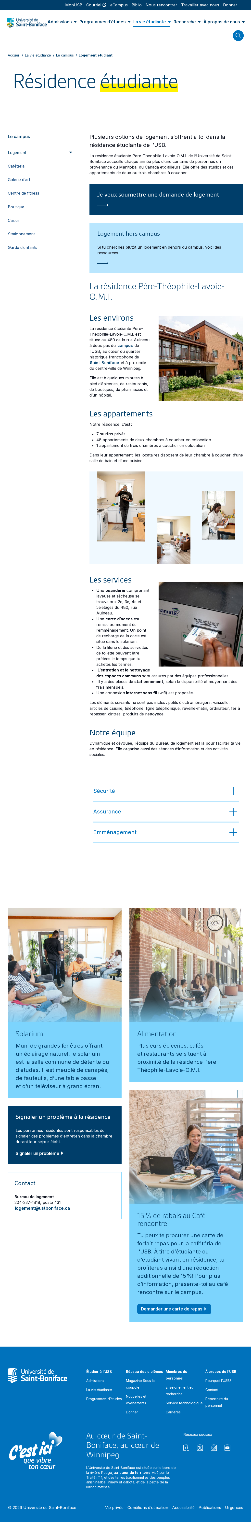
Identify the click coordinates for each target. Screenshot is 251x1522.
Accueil (14, 55)
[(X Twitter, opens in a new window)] (200, 1448)
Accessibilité (183, 1507)
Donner (132, 1412)
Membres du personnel (176, 1374)
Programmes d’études (104, 1399)
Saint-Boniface (104, 362)
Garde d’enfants (22, 247)
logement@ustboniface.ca (42, 1208)
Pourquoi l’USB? (218, 1381)
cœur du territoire (135, 1472)
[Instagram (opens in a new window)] (214, 1448)
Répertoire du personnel (216, 1402)
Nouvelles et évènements (136, 1399)
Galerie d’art (19, 179)
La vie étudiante (38, 55)
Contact (211, 1390)
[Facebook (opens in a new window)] (186, 1448)
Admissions (95, 1381)
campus (125, 345)
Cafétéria (16, 166)
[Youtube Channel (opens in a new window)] (227, 1448)
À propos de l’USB (220, 1371)
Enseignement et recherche (179, 1390)
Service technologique (184, 1403)
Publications (210, 1507)
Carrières (173, 1412)
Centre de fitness (23, 193)
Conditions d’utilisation (147, 1507)
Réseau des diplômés (144, 1371)
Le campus (65, 55)
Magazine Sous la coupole (140, 1384)
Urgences (234, 1507)
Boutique (16, 206)
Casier (13, 220)
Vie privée (114, 1507)
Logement (17, 152)
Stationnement (21, 233)
